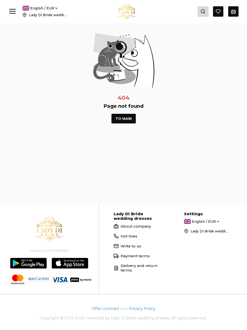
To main (124, 118)
